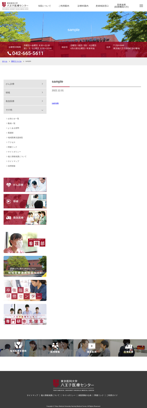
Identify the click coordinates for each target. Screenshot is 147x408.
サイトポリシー (14, 152)
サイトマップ (13, 161)
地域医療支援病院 (15, 137)
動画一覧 (11, 123)
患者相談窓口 (102, 6)
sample (55, 103)
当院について (44, 6)
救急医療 (10, 101)
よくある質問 (13, 128)
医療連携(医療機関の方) (121, 5)
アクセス (11, 142)
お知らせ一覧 (13, 119)
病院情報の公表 (84, 395)
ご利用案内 (63, 6)
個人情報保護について (17, 156)
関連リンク (12, 147)
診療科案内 (83, 6)
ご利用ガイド (112, 395)
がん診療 (10, 84)
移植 (8, 92)
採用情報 (11, 166)
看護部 (10, 133)
